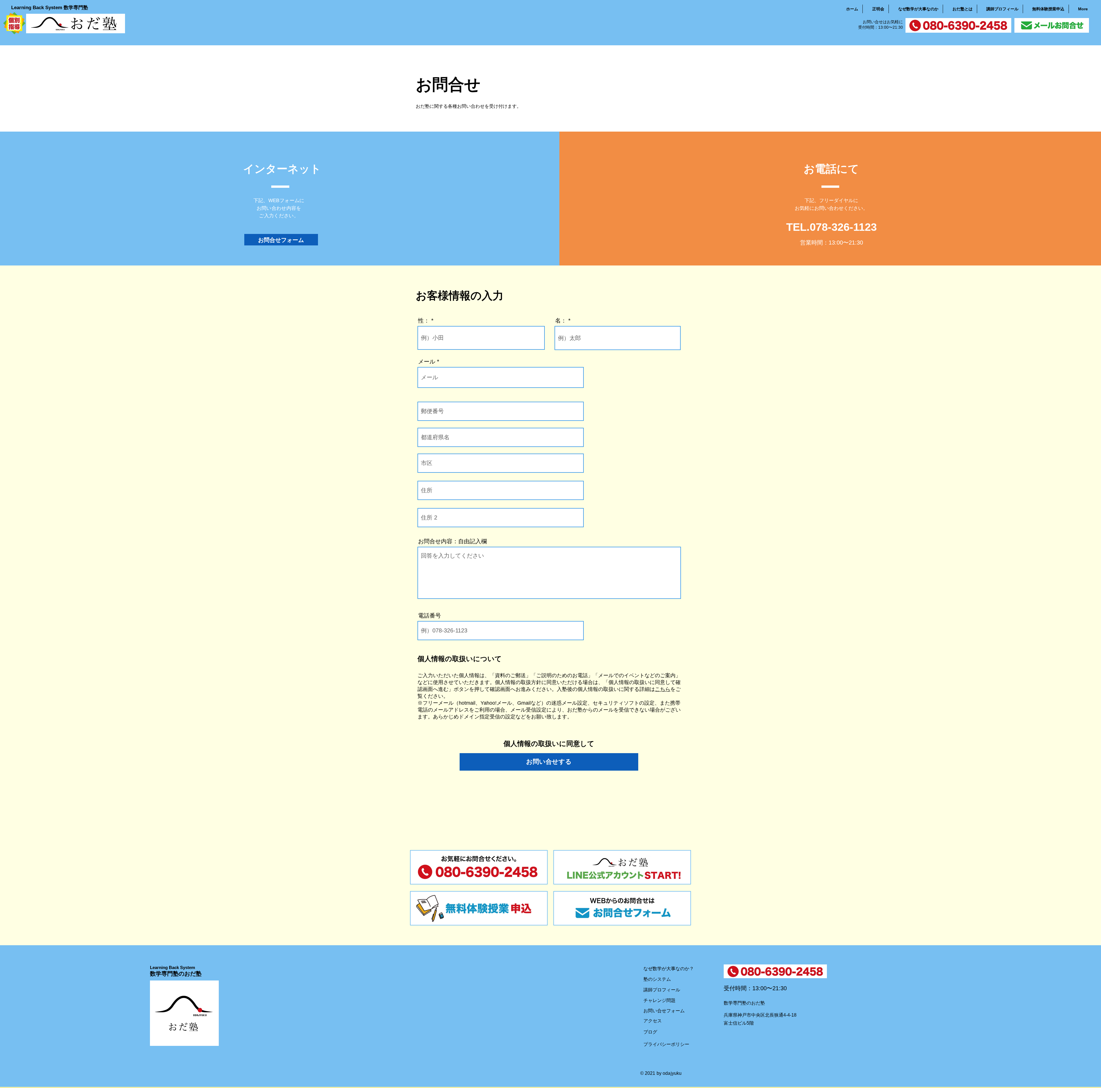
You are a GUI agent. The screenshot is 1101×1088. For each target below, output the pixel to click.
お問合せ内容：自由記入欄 (452, 541)
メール (426, 361)
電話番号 (429, 615)
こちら (662, 689)
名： (561, 320)
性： (424, 320)
